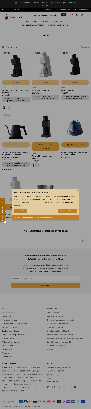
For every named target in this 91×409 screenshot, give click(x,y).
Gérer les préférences (67, 211)
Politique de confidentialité (24, 217)
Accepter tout (20, 211)
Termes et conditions (44, 217)
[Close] (77, 190)
